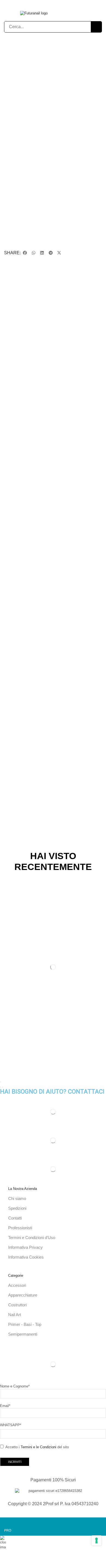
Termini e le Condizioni (38, 1447)
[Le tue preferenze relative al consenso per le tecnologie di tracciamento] (96, 1540)
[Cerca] (96, 26)
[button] (60, 13)
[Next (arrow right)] (2, 1087)
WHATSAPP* (10, 1425)
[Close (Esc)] (0, 1081)
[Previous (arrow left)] (0, 1087)
